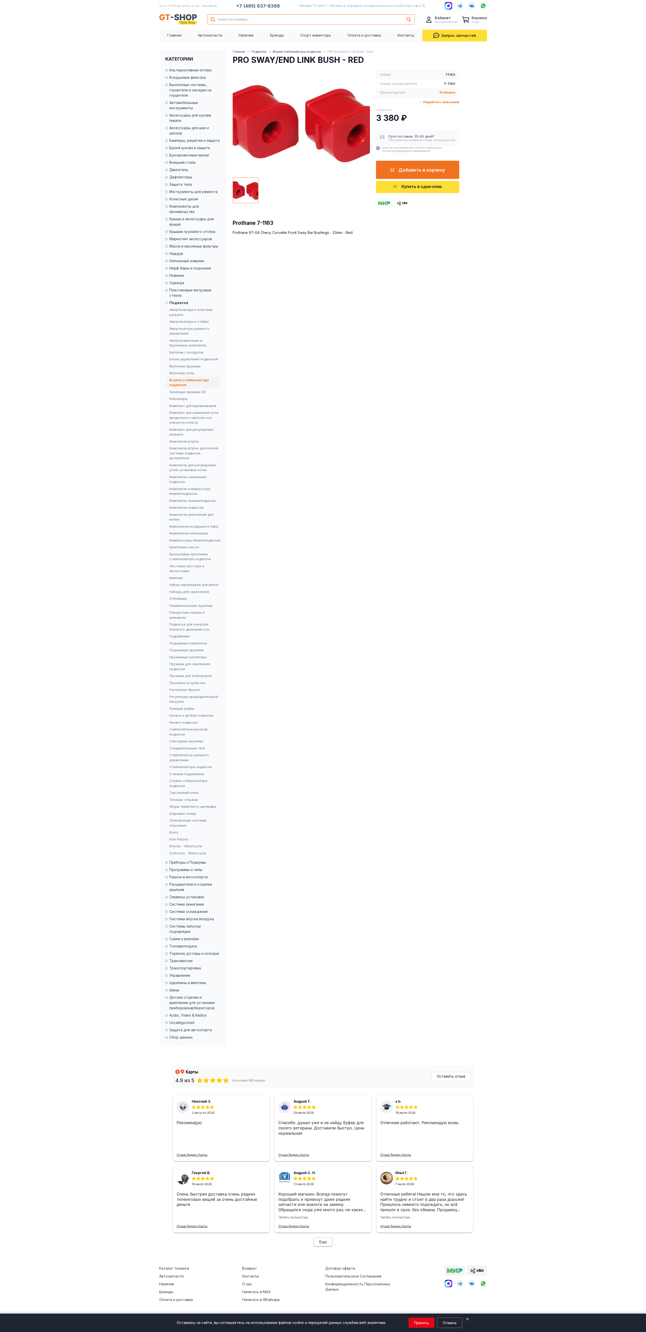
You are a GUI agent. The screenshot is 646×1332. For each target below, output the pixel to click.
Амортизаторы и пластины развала (191, 312)
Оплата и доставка (364, 35)
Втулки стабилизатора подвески (297, 51)
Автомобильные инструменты (183, 105)
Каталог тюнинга (174, 1268)
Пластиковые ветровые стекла (190, 292)
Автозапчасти (210, 35)
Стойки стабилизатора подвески (188, 783)
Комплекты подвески (186, 507)
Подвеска (258, 51)
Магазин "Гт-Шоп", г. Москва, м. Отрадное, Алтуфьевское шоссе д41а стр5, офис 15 (362, 6)
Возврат (249, 1268)
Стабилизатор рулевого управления (189, 757)
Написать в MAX (256, 1292)
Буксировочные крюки (189, 155)
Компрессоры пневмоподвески (195, 540)
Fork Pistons (178, 839)
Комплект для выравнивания (192, 406)
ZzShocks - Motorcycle (187, 853)
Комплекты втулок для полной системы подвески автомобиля (193, 453)
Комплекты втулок (184, 441)
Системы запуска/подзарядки (185, 929)
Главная (174, 35)
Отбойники (178, 598)
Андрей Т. (302, 1101)
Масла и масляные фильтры (193, 246)
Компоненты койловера (188, 533)
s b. (398, 1101)
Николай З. (201, 1101)
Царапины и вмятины (187, 983)
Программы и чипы (185, 869)
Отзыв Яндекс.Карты (192, 1155)
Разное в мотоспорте (188, 877)
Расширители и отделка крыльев (190, 887)
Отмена (449, 1323)
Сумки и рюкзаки (184, 939)
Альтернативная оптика (190, 70)
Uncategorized (181, 1022)
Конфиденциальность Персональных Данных (357, 1286)
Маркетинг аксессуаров (190, 239)
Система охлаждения (188, 911)
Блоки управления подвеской (193, 359)
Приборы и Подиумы (187, 862)
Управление (179, 975)
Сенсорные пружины (186, 741)
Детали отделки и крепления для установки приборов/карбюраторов (192, 1002)
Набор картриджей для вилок (194, 585)
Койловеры (178, 399)
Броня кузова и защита (189, 148)
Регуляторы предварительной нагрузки (193, 699)
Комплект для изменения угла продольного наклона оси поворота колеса (194, 417)
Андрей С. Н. (304, 1173)
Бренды (277, 35)
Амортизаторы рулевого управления (189, 331)
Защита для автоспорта (190, 1030)
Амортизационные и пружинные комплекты (187, 342)
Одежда (176, 283)
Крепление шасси (184, 547)
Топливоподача (183, 946)
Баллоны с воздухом (186, 352)
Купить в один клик (421, 186)
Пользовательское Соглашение (353, 1276)
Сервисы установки (186, 897)
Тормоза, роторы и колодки (194, 953)
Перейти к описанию (440, 102)
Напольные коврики (186, 261)
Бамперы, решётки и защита (194, 140)
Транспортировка (185, 968)
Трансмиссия (181, 961)
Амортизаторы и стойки (189, 321)
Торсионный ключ (184, 793)
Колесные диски (183, 199)
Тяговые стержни (183, 800)
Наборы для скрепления (189, 592)
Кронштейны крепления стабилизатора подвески (190, 556)
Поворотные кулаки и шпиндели (186, 614)
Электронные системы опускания (187, 822)
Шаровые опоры (182, 813)
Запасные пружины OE (187, 392)
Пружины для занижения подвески (189, 666)
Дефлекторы (180, 177)
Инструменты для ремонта (193, 191)
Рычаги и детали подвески (191, 715)
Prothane (447, 92)
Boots (173, 832)
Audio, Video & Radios (188, 1015)
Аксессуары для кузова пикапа (190, 118)
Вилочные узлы (181, 373)
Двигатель (178, 170)
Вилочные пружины (185, 366)
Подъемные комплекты (188, 643)
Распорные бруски (184, 690)
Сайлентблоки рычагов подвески (188, 731)
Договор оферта (340, 1268)
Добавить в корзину (421, 170)
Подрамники (179, 636)
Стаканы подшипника (186, 774)
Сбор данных (181, 1037)
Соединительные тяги (187, 748)
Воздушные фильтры (187, 77)
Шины (174, 990)
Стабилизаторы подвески (190, 767)
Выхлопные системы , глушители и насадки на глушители (190, 90)
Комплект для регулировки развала (191, 432)
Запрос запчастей (458, 35)
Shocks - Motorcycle (185, 846)
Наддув (176, 253)
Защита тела (180, 184)
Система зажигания (186, 904)
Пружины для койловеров (190, 676)
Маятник (176, 578)
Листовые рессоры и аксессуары (186, 568)
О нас (247, 1284)
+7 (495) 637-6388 (258, 6)
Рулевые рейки (181, 708)
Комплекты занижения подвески (187, 479)
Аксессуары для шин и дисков (189, 130)
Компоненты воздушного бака (193, 526)
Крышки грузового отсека (192, 231)
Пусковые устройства (187, 683)
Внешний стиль (182, 162)
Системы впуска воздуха (191, 919)
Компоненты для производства (184, 209)
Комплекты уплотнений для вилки (191, 517)
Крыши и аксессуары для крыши (191, 221)
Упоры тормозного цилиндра (192, 806)
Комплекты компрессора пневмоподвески (189, 491)
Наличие (246, 35)
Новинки (176, 275)
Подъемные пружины (186, 650)
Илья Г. (401, 1173)
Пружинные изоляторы (187, 657)
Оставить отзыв (451, 1076)
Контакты (405, 35)
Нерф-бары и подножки (190, 268)
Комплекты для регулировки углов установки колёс (192, 467)
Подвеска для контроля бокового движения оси (189, 626)
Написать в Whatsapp (261, 1299)
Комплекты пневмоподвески (192, 501)
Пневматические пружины (190, 606)
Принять (421, 1323)
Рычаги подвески (183, 722)
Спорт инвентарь (315, 35)
